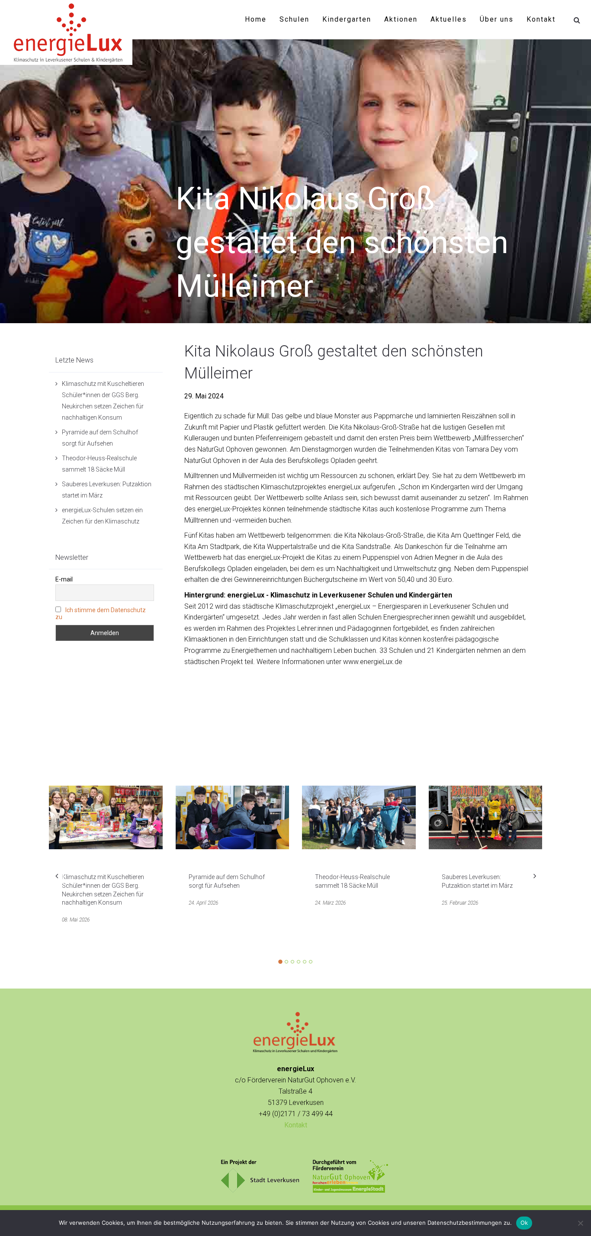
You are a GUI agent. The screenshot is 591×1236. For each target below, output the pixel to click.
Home (256, 19)
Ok (524, 1222)
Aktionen (401, 19)
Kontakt (541, 19)
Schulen (294, 19)
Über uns (497, 19)
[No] (580, 1223)
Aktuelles (448, 19)
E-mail (64, 579)
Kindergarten (346, 19)
